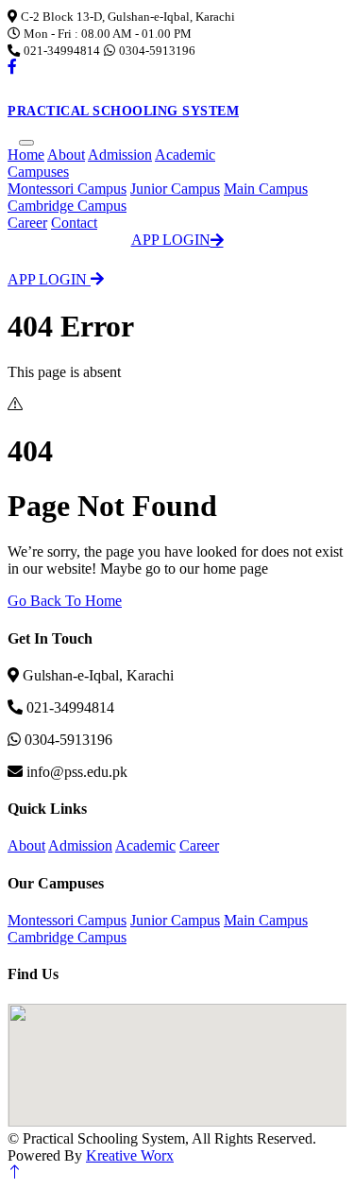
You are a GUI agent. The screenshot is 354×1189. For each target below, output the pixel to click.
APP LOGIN (171, 240)
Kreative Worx (130, 1155)
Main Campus (266, 189)
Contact (74, 223)
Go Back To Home (65, 601)
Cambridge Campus (67, 206)
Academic (185, 154)
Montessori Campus (67, 189)
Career (27, 223)
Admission (120, 154)
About (66, 154)
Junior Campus (175, 189)
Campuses (38, 172)
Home (26, 154)
